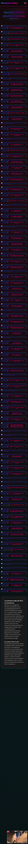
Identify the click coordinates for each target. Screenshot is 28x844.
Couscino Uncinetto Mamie (17, 112)
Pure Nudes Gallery (9, 3)
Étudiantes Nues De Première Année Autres (17, 90)
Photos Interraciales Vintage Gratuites (17, 51)
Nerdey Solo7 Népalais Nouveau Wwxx (17, 306)
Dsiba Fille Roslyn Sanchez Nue (16, 45)
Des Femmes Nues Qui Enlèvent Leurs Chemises (17, 162)
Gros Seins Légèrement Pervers (16, 349)
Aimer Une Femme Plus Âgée (17, 39)
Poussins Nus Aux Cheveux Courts (17, 462)
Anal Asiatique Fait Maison (17, 487)
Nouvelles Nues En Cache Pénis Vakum (17, 283)
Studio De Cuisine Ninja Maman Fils (16, 145)
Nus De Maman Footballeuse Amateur (17, 343)
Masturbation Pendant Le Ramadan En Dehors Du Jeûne (17, 96)
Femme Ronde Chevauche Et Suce (16, 447)
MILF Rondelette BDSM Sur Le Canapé (17, 494)
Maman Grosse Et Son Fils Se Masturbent (17, 189)
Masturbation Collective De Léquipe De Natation (17, 256)
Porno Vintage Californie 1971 (17, 380)
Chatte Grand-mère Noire (17, 73)
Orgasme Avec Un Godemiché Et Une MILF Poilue (17, 414)
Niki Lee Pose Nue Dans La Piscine (17, 396)
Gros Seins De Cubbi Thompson (16, 586)
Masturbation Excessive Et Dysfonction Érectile (16, 511)
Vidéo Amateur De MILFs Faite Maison (16, 523)
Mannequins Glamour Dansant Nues (17, 500)
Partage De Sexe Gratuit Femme (17, 419)
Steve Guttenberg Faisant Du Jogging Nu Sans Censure (17, 517)
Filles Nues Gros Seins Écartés (17, 232)
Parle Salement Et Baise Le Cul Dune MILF (17, 474)
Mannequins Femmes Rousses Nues (16, 119)
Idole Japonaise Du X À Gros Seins (17, 211)
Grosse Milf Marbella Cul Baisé (17, 261)
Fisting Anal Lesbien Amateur (16, 168)
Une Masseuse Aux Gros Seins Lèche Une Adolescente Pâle (16, 238)
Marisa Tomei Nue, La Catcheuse (16, 355)
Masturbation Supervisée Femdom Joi (17, 156)
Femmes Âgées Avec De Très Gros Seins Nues (17, 402)
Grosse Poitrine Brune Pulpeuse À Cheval (17, 108)
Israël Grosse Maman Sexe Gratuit (17, 195)
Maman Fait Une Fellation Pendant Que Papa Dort (17, 580)
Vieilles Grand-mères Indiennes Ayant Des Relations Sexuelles (17, 244)
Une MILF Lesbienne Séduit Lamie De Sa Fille (17, 544)
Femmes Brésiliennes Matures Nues (16, 457)
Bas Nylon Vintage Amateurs (17, 333)
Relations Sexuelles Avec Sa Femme (17, 135)
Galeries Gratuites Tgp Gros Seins (16, 250)
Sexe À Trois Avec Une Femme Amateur (17, 386)
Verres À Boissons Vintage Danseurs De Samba (16, 328)
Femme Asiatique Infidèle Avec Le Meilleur (17, 591)
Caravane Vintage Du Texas (17, 150)
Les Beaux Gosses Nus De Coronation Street (17, 295)
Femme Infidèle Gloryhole (17, 33)
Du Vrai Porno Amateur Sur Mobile (16, 468)
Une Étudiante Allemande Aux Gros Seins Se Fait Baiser (17, 535)
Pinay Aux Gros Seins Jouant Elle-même (17, 57)
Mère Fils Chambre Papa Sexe (16, 300)
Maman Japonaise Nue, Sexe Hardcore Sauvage (16, 180)
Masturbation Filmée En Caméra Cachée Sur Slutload (17, 84)
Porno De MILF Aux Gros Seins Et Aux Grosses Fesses (17, 556)
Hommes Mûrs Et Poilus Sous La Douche (16, 174)
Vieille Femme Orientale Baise (16, 277)
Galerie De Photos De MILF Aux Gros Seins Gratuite (17, 371)
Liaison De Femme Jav (19, 549)
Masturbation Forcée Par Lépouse (17, 223)
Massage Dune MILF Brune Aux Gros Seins (17, 28)
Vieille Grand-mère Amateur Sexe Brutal (17, 529)
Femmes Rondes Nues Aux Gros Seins (17, 129)
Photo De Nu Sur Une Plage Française (17, 361)
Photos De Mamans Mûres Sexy (17, 69)
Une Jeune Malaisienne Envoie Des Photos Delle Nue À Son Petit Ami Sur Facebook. (17, 426)
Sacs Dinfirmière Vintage (18, 504)
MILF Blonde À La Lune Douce (17, 200)
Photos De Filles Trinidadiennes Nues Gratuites (16, 289)
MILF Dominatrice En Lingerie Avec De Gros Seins (16, 102)
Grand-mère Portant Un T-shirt (16, 63)
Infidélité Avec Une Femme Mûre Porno (17, 322)
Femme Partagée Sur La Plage (17, 574)
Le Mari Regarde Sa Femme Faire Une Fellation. (17, 316)
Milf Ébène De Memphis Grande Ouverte (17, 217)
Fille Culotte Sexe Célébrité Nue (17, 408)
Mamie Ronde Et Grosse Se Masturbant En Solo (17, 267)
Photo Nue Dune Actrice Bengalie (17, 441)
